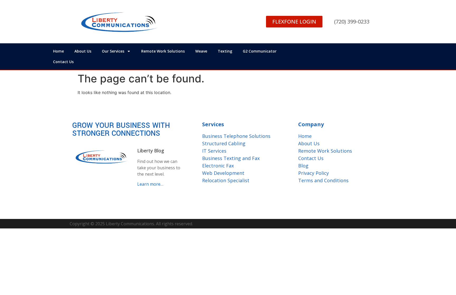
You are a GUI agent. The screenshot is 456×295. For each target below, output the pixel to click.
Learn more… (150, 184)
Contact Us (63, 61)
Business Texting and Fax (231, 158)
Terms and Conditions (323, 180)
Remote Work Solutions (163, 51)
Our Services (113, 51)
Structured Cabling (223, 143)
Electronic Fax (218, 165)
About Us (82, 51)
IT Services (214, 151)
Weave (201, 51)
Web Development (223, 173)
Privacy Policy (313, 173)
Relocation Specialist (225, 180)
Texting (225, 51)
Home (58, 51)
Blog (303, 165)
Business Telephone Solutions (236, 136)
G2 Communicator (260, 51)
